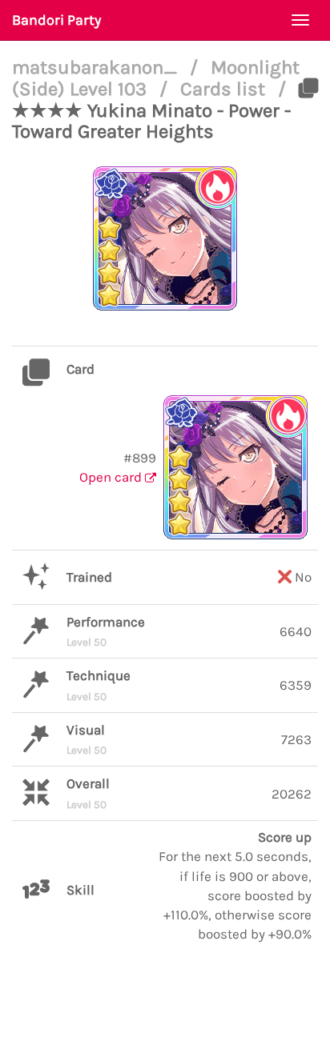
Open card (112, 477)
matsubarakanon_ (97, 67)
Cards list (225, 89)
